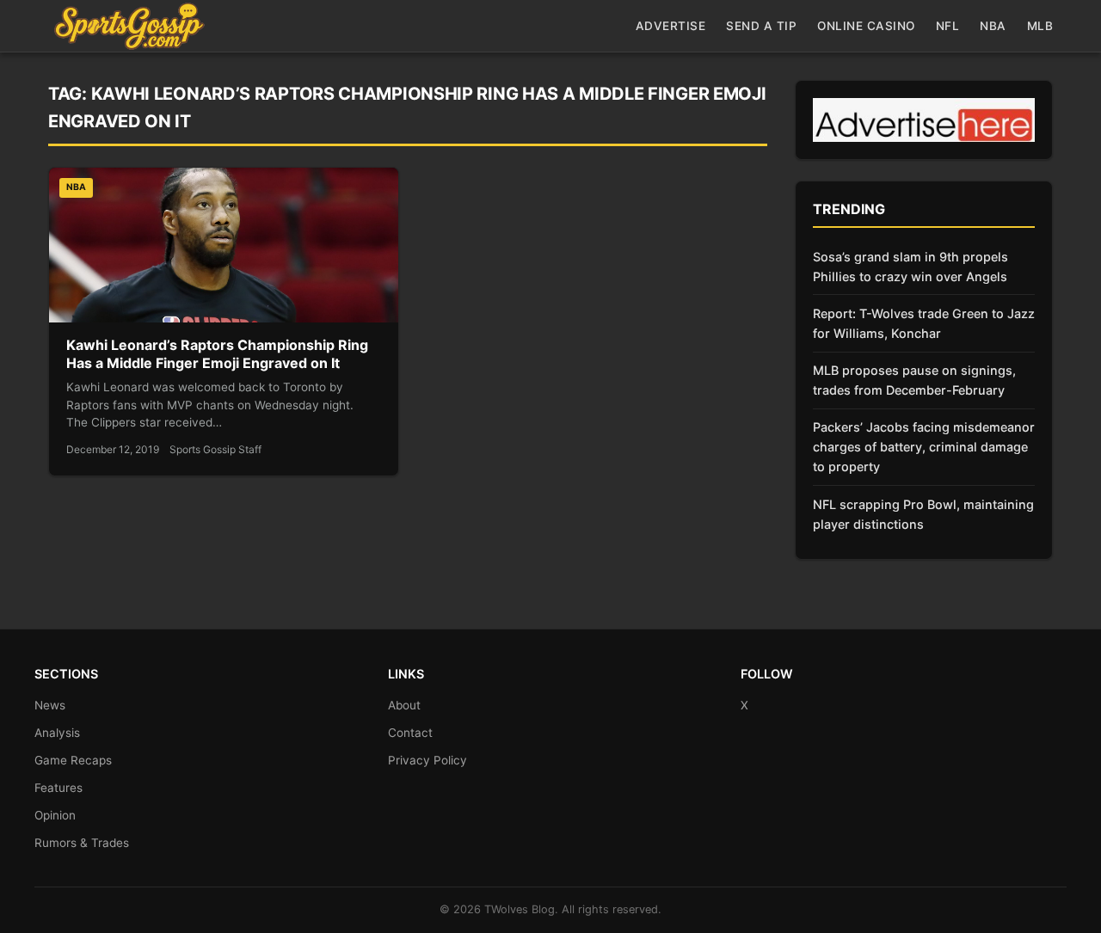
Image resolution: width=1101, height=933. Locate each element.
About (404, 705)
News (49, 705)
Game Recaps (73, 760)
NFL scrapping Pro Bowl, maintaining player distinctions (923, 514)
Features (58, 788)
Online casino (866, 26)
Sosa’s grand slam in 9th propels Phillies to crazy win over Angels (910, 266)
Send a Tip (761, 26)
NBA (993, 26)
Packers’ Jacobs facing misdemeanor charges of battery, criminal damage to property (924, 447)
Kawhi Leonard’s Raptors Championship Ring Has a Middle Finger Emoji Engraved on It (217, 354)
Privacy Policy (427, 760)
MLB (1040, 26)
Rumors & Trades (81, 843)
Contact (410, 733)
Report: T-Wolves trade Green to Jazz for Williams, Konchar (924, 323)
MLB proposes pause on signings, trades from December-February (914, 380)
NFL (948, 26)
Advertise (671, 26)
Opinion (55, 815)
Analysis (57, 733)
